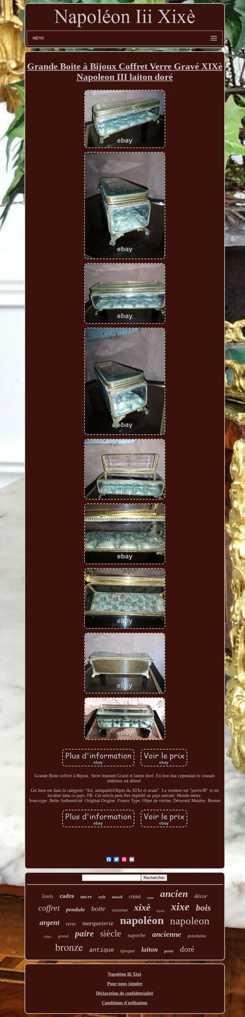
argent (49, 923)
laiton (149, 949)
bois (203, 908)
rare (150, 898)
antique (101, 950)
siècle (110, 933)
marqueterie (98, 923)
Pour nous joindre (124, 983)
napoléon (142, 920)
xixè (142, 907)
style (102, 897)
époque (127, 950)
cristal (135, 896)
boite (98, 909)
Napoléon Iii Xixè (124, 974)
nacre (86, 896)
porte (169, 951)
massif (117, 897)
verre (71, 924)
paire (84, 933)
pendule (75, 909)
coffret (49, 908)
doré (187, 949)
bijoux (161, 910)
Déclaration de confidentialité (124, 993)
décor (200, 896)
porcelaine (197, 936)
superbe (137, 935)
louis (47, 896)
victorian (120, 910)
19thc (47, 937)
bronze (69, 947)
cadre (67, 896)
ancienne (166, 934)
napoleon (190, 921)
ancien (174, 893)
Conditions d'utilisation (124, 1002)
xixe (180, 907)
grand (63, 936)
